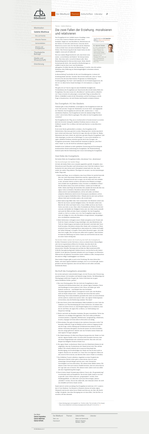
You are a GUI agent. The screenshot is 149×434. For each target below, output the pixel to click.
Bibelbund (39, 14)
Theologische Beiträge (39, 53)
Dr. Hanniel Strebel (99, 45)
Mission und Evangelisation (40, 47)
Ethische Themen (40, 39)
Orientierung (39, 64)
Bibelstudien (39, 28)
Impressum (56, 421)
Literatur (99, 14)
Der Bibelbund (63, 14)
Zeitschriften (87, 14)
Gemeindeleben (40, 43)
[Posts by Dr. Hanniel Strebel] (110, 48)
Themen (75, 14)
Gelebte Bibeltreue (66, 26)
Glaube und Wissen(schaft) (40, 59)
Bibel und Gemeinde (104, 40)
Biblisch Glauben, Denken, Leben (81, 421)
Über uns (56, 418)
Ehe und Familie (40, 36)
